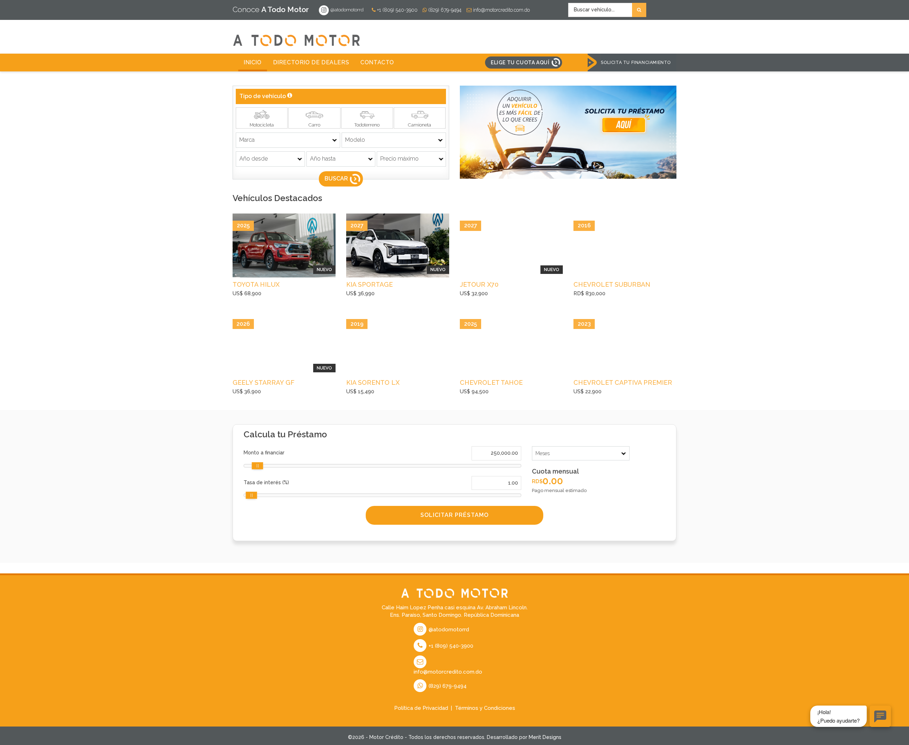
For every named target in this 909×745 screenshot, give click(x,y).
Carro (314, 125)
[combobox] (607, 10)
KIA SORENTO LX (372, 382)
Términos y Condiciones (485, 708)
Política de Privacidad (421, 708)
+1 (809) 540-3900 (397, 10)
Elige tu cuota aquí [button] (520, 62)
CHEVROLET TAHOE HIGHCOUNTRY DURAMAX (501, 383)
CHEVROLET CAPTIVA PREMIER (622, 382)
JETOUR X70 (479, 284)
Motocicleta (262, 125)
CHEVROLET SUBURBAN (611, 284)
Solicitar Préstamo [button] (454, 515)
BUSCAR (336, 178)
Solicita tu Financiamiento (636, 62)
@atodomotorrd (347, 9)
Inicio (253, 62)
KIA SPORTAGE (369, 284)
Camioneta (419, 125)
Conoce (271, 9)
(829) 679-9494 (444, 10)
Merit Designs (545, 737)
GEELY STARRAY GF (263, 382)
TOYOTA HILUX (256, 284)
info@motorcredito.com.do (501, 10)
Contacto (377, 62)
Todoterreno (367, 125)
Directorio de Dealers (311, 62)
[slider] (257, 465)
